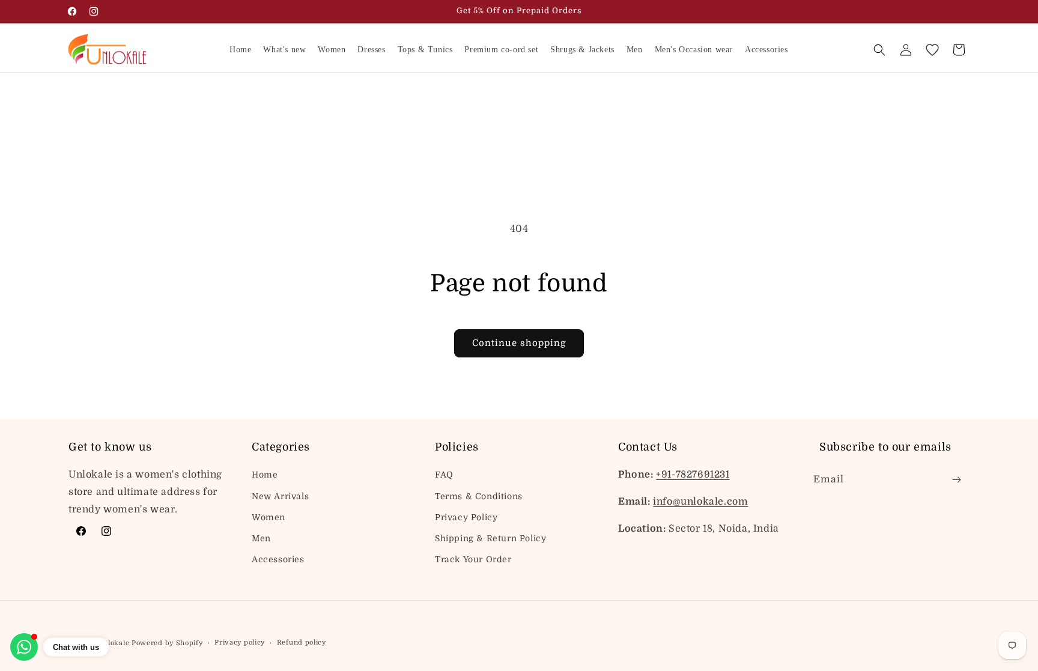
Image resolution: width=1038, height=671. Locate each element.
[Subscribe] (956, 479)
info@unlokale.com (700, 501)
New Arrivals (280, 496)
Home (265, 474)
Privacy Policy (466, 517)
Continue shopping (519, 343)
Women (268, 517)
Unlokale (114, 643)
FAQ (444, 474)
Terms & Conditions (479, 496)
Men (261, 538)
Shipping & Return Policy (490, 538)
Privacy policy (239, 642)
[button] (879, 50)
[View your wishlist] (932, 50)
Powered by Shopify (167, 643)
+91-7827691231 (692, 474)
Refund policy (301, 642)
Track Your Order (473, 559)
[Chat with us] (24, 647)
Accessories (278, 559)
